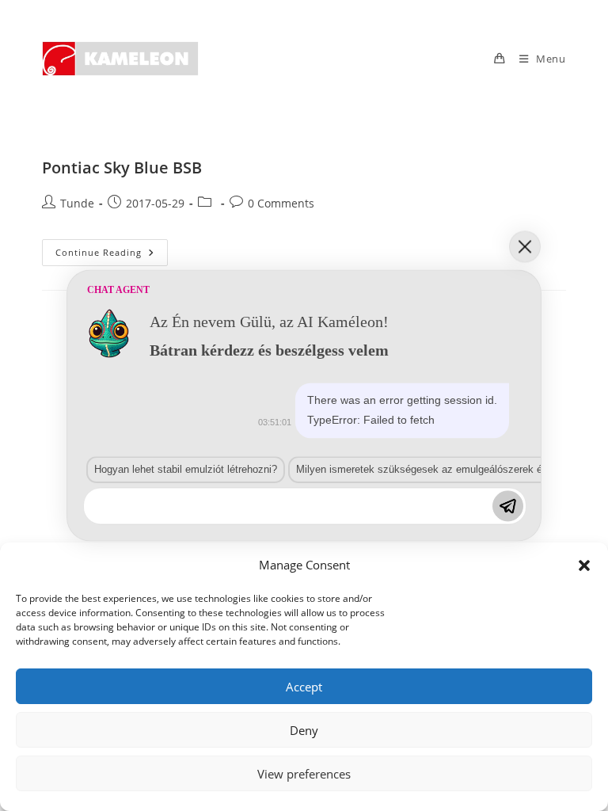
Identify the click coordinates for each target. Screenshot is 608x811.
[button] (584, 565)
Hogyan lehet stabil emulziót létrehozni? (185, 469)
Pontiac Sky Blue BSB (122, 167)
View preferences (304, 774)
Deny (304, 730)
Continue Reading (111, 255)
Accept (304, 687)
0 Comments (281, 203)
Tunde (77, 203)
